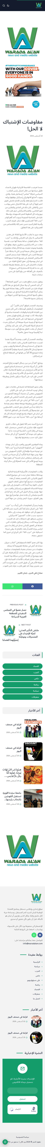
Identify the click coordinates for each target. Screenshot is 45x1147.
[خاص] (22, 678)
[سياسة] (22, 691)
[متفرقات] (22, 697)
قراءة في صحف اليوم (13, 726)
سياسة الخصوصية (22, 1137)
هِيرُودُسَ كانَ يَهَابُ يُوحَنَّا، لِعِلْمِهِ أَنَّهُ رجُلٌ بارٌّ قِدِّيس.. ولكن (11, 774)
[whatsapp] (34, 935)
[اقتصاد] (22, 666)
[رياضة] (22, 684)
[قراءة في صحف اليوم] (33, 728)
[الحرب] (22, 672)
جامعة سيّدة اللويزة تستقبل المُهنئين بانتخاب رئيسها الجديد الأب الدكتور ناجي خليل (12, 799)
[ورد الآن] (38, 5)
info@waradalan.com (32, 944)
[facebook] (40, 935)
